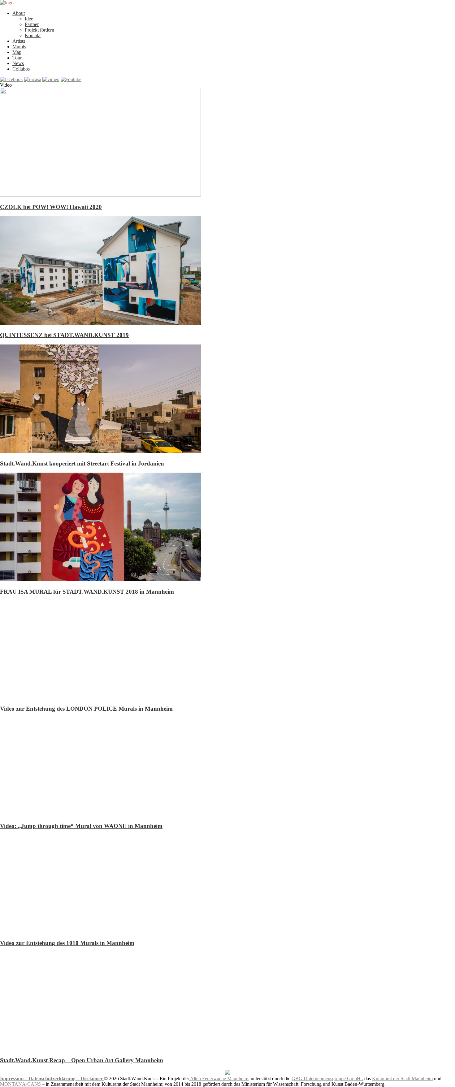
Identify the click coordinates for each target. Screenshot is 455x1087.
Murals (19, 46)
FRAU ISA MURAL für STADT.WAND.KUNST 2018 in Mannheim (87, 591)
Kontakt (33, 35)
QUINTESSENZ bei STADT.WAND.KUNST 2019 (64, 335)
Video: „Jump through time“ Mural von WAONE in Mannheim (81, 826)
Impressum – (14, 1078)
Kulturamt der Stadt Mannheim (402, 1078)
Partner (32, 24)
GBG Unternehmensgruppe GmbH (327, 1078)
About (18, 13)
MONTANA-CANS (20, 1084)
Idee (29, 18)
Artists (18, 41)
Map (16, 52)
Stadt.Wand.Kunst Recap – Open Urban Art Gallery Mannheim (81, 1060)
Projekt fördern (39, 29)
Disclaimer (92, 1078)
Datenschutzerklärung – (54, 1078)
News (18, 63)
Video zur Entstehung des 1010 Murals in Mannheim (67, 943)
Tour (17, 57)
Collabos (21, 68)
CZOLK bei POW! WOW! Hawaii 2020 (51, 207)
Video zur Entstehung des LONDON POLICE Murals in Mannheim (86, 708)
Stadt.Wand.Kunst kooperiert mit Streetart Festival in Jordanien (82, 463)
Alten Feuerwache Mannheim (218, 1078)
